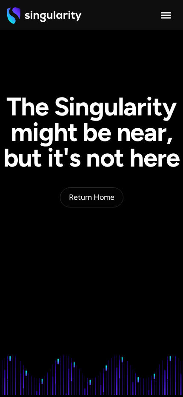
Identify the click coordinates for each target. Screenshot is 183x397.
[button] (166, 15)
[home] (44, 15)
